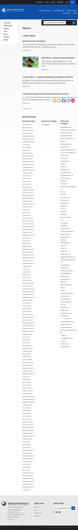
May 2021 (25, 275)
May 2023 (25, 212)
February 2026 (27, 130)
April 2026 (26, 125)
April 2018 (26, 357)
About (74, 13)
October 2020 (27, 294)
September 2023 (28, 204)
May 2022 (25, 241)
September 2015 (28, 436)
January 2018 (27, 365)
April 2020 (26, 311)
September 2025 (28, 142)
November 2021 (27, 258)
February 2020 (27, 317)
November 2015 (27, 430)
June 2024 (26, 178)
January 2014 (27, 475)
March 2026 (26, 127)
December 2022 (27, 226)
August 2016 (26, 405)
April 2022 (26, 243)
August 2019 (26, 334)
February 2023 (27, 221)
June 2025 (26, 147)
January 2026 (27, 133)
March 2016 (26, 419)
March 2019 (26, 345)
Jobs (66, 2)
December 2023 (27, 195)
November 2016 (27, 399)
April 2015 (26, 447)
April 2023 (26, 215)
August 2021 (26, 266)
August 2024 (26, 173)
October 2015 (27, 433)
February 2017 (27, 391)
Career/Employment (58, 11)
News (47, 2)
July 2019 (25, 337)
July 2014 (25, 464)
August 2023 (26, 207)
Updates (7, 37)
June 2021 (26, 272)
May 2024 (26, 181)
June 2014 (26, 467)
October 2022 (27, 232)
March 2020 (26, 314)
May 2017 (25, 382)
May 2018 (26, 354)
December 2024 (27, 161)
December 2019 (27, 323)
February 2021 (27, 283)
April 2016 (26, 416)
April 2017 (26, 385)
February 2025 (27, 156)
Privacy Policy (15, 527)
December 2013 (27, 478)
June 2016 (26, 410)
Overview (7, 23)
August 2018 (26, 351)
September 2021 (28, 263)
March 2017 (26, 388)
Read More (26, 50)
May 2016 (26, 413)
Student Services (71, 11)
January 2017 (27, 393)
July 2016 (26, 408)
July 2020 (26, 303)
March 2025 (26, 153)
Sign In (73, 2)
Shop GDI (60, 2)
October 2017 (27, 371)
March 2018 (26, 359)
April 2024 (26, 184)
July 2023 (25, 209)
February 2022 (27, 249)
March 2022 (26, 246)
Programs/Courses (44, 11)
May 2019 (25, 340)
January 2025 (27, 158)
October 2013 (27, 484)
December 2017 (27, 368)
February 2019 (27, 348)
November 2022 (27, 229)
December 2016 (27, 396)
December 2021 (27, 255)
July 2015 (25, 441)
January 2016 (27, 424)
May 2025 (25, 150)
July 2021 (25, 269)
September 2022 (28, 235)
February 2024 (27, 190)
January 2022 (27, 252)
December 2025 (27, 136)
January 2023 (27, 224)
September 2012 (28, 487)
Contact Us (39, 2)
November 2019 (27, 325)
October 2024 (27, 167)
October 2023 (27, 201)
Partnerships (8, 25)
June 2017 (26, 379)
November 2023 (27, 198)
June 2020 (26, 306)
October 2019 (27, 328)
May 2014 (25, 470)
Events (53, 2)
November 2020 (28, 291)
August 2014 (26, 461)
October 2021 (27, 260)
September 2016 (28, 402)
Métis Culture (67, 13)
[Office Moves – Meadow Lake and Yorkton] (30, 62)
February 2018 (27, 362)
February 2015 (27, 450)
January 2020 (27, 320)
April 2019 (26, 342)
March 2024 (26, 187)
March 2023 (26, 218)
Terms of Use (5, 527)
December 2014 (27, 456)
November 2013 (27, 481)
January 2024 (27, 192)
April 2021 (26, 277)
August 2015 (26, 439)
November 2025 (27, 139)
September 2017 (28, 374)
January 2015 (27, 453)
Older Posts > (27, 108)
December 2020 (28, 289)
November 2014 (27, 458)
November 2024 (27, 164)
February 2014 (27, 473)
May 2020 (26, 308)
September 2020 (28, 297)
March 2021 (26, 280)
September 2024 (28, 170)
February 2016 (27, 422)
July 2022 (25, 238)
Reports (6, 28)
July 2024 (26, 175)
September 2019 (28, 331)
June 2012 (26, 490)
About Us (37, 507)
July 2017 (25, 376)
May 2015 (25, 444)
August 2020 (26, 300)
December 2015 (27, 427)
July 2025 (25, 144)
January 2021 (27, 286)
